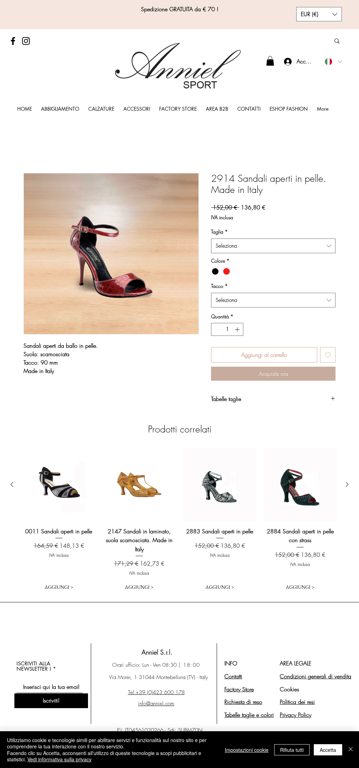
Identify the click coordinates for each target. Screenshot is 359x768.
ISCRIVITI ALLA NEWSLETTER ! (33, 666)
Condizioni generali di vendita (315, 676)
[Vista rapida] (59, 484)
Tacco (219, 286)
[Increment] (237, 329)
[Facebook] (13, 41)
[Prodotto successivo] (347, 484)
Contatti (233, 676)
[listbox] (319, 14)
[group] (179, 521)
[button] (319, 14)
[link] (270, 60)
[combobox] (273, 245)
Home (30, 147)
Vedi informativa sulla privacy (59, 759)
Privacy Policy (295, 715)
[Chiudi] (350, 749)
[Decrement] (216, 329)
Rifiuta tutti (292, 749)
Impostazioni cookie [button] (247, 749)
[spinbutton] (227, 329)
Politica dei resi (297, 702)
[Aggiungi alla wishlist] (328, 354)
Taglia (219, 231)
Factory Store (239, 689)
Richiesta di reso (243, 702)
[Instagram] (26, 41)
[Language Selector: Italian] (333, 61)
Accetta (328, 749)
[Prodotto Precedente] (12, 484)
